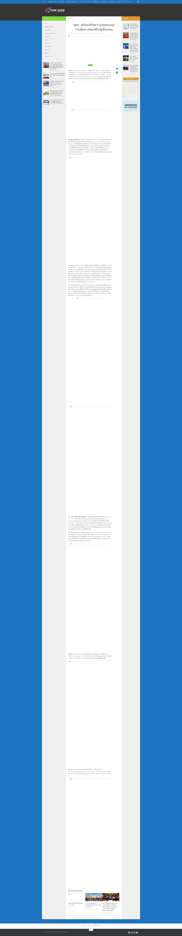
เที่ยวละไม (95, 1)
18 (126, 90)
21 (133, 90)
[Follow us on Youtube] (132, 933)
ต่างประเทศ (112, 1)
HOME (44, 1)
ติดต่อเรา (119, 1)
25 (126, 92)
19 (128, 90)
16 (137, 87)
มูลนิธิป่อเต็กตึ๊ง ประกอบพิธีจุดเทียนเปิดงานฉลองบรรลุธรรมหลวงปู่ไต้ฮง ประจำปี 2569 (134, 36)
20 (130, 90)
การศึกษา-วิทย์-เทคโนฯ (72, 1)
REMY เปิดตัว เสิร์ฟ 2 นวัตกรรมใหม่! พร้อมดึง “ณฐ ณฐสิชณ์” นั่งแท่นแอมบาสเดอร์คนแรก (134, 68)
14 (133, 87)
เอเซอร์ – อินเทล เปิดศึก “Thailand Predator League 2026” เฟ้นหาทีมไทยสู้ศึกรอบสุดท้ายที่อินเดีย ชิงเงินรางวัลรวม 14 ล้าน (56, 66)
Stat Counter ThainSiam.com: (87, 925)
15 (135, 87)
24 (124, 92)
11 (126, 87)
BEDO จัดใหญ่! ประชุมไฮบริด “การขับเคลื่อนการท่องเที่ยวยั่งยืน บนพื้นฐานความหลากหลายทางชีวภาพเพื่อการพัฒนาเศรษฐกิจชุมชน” (109, 906)
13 (130, 87)
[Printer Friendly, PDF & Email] (90, 65)
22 (135, 90)
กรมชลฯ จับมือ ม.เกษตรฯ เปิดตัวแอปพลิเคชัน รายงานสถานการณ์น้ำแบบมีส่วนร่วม (56, 101)
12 (128, 87)
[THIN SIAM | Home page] (55, 10)
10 (124, 87)
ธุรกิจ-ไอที (61, 1)
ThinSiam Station (127, 1)
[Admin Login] (137, 933)
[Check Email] (134, 933)
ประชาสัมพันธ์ (103, 1)
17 (124, 90)
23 (137, 90)
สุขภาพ (89, 1)
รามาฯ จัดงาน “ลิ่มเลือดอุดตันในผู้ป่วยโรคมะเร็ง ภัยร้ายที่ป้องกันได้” (57, 75)
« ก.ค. (124, 96)
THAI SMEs (82, 1)
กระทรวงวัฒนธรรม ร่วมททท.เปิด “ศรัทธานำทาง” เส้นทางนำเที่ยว (93, 905)
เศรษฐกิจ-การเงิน (52, 1)
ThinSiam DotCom (74, 33)
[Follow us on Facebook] (129, 933)
